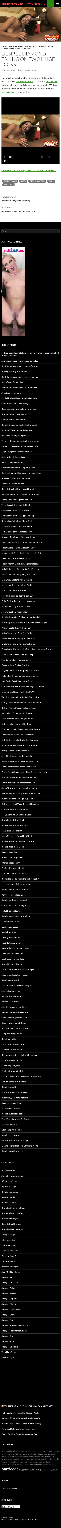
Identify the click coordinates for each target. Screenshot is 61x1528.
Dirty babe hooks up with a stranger (17, 969)
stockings (13, 1459)
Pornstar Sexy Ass (27, 46)
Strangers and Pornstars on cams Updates (28, 1406)
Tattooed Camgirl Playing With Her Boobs (20, 729)
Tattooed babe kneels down (13, 873)
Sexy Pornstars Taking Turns (14, 1007)
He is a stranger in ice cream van (16, 884)
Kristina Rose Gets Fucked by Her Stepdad (20, 617)
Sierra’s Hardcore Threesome (14, 1012)
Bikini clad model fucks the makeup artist (20, 878)
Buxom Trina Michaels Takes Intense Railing (21, 1423)
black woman (10, 181)
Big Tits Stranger (9, 1186)
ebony (38, 77)
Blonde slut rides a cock (12, 1113)
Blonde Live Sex (8, 1197)
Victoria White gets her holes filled (17, 430)
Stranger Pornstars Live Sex (14, 1330)
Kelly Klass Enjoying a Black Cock (16, 521)
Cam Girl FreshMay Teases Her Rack (18, 782)
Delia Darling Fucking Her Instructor (18, 601)
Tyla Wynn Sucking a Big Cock (15, 1119)
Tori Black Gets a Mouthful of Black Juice (20, 697)
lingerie (56, 1459)
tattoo (56, 1470)
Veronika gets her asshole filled (15, 505)
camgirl (30, 1454)
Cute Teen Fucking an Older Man (16, 724)
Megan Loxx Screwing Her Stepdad (17, 713)
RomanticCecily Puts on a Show (15, 606)
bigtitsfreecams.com (33, 1462)
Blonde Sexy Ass (8, 1202)
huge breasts (42, 1454)
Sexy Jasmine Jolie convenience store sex (20, 494)
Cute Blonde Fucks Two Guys (14, 809)
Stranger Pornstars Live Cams (15, 1325)
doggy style (24, 1469)
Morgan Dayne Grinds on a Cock (16, 814)
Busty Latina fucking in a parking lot (17, 489)
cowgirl (51, 1470)
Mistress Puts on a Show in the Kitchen (19, 777)
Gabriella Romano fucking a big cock (18, 210)
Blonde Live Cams (9, 1192)
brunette (5, 1459)
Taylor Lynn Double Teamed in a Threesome (21, 1076)
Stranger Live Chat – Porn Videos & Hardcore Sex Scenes (24, 3)
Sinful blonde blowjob (11, 911)
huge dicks (8, 185)
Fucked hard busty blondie (13, 1081)
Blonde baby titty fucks (12, 1151)
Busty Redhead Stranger (12, 1229)
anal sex (27, 1459)
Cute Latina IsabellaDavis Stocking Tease (19, 740)
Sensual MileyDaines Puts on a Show (18, 537)
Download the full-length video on (28, 170)
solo (27, 1465)
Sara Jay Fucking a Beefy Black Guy (17, 595)
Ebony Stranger (9, 46)
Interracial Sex (8, 1240)
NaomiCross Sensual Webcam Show (17, 547)
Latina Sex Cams (8, 1245)
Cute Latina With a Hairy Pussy (15, 905)
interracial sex (6, 1462)
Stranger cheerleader (11, 1309)
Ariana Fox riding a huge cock (15, 435)
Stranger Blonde (8, 1304)
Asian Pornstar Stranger (12, 1176)
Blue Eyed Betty (8, 1039)
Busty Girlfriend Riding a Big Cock (17, 798)
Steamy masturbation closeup (15, 975)
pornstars (34, 1465)
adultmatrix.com (22, 1451)
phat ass (23, 1465)
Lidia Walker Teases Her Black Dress (17, 734)
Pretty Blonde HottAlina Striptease (17, 750)
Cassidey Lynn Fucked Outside (15, 665)
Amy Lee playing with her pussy (15, 199)
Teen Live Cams (8, 1352)
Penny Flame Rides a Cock (13, 894)
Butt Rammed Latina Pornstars (15, 1028)
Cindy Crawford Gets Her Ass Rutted (18, 644)
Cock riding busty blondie (13, 868)
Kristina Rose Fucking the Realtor (16, 526)
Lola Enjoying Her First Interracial (17, 579)
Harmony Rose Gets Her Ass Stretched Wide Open (24, 622)
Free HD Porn (26, 1520)
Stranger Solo (7, 1341)
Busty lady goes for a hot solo (14, 1097)
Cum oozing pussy (9, 927)
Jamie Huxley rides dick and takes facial (19, 398)
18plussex (18, 1520)
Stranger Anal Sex (9, 1282)
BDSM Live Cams (9, 1181)
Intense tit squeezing (10, 862)
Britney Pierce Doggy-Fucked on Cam (18, 708)
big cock (51, 1454)
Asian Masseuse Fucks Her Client (16, 836)
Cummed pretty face (10, 1065)
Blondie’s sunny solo (10, 980)
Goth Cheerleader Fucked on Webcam (18, 766)
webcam (14, 1456)
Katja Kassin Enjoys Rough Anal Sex (17, 718)
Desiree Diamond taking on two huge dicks (21, 473)
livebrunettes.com (7, 1465)
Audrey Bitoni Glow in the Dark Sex (17, 841)
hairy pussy (23, 1454)
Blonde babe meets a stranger (14, 889)
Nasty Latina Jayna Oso (12, 943)
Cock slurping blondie (11, 1129)
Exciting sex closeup (10, 1108)
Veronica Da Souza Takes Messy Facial (18, 1429)
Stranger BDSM (8, 1293)
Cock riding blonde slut (12, 1071)
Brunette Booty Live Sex (12, 1213)
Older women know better (13, 419)
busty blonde (45, 1462)
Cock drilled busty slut (11, 1060)
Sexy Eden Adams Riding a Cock (15, 660)
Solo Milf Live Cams (10, 1272)
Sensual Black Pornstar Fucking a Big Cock (20, 793)
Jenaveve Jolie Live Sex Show (14, 611)
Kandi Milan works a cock (13, 483)
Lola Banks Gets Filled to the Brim (16, 681)
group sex (44, 1470)
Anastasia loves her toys (12, 393)
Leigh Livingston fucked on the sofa (17, 451)
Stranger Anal (7, 1277)
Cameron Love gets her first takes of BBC (20, 446)
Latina (40, 1451)
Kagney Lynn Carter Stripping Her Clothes (20, 670)
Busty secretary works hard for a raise (18, 409)
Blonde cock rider (9, 1087)
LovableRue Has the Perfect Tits (16, 558)
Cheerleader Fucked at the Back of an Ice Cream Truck (26, 649)
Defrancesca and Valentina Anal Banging (20, 804)
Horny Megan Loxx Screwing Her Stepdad (20, 563)
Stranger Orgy (8, 48)
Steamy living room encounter (15, 948)
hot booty (16, 1462)
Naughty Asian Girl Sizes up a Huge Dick (19, 761)
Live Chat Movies (9, 1488)
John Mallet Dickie (28, 70)
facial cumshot (48, 1465)
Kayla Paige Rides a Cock (12, 820)
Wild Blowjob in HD (10, 921)
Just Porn (35, 1520)
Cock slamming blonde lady (14, 1017)
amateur (52, 1451)
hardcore (10, 1468)
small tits (51, 1456)
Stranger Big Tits (45, 46)
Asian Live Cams (8, 1170)
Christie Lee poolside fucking (14, 403)
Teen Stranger (7, 1357)
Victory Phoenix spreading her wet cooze (20, 441)
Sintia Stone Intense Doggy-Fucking (17, 515)
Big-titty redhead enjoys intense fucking (19, 366)
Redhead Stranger (9, 1266)
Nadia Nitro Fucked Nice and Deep (17, 654)
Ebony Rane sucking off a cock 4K (16, 499)
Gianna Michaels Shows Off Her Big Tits (19, 1145)
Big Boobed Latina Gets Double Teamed (19, 1055)
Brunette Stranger (9, 1218)
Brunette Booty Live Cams (13, 1208)
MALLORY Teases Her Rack (13, 590)
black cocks (7, 92)
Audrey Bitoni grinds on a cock (15, 371)
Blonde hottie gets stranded (14, 900)
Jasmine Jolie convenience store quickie (19, 361)
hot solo (12, 1451)
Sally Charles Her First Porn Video (17, 633)
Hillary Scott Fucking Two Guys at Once (19, 676)
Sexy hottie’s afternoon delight (15, 1140)
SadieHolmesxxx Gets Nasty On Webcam (20, 569)
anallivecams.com (37, 1459)
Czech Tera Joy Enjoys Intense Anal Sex (19, 1434)
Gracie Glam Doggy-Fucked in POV (17, 692)
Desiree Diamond (24, 81)
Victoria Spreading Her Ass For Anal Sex (19, 745)
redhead (20, 1459)
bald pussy (32, 1451)
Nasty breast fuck (9, 932)
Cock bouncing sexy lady (12, 959)
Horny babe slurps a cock (13, 857)
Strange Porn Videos (7, 1520)
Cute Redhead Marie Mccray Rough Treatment (22, 686)
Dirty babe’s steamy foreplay (14, 1044)
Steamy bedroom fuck (11, 937)
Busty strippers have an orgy (14, 414)
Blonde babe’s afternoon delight (15, 916)
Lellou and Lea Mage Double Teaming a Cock (21, 542)
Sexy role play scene (10, 991)
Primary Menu (57, 3)
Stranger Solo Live (9, 1346)
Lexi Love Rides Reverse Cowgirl (16, 985)
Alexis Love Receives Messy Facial (16, 585)
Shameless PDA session (12, 953)
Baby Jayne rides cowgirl (12, 462)
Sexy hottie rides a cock (12, 996)
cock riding (35, 1469)
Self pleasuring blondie (11, 1033)
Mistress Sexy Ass (9, 1250)
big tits (46, 1451)
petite (23, 1462)
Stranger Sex (23, 48)
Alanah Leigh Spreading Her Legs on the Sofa (21, 553)
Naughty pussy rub (10, 1135)
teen (40, 1465)
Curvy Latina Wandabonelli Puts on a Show (21, 702)
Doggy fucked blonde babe (13, 1023)
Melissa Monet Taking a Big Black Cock (19, 574)
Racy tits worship (9, 1124)
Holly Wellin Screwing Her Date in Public (20, 1413)
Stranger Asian (8, 1288)
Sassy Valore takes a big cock (14, 457)
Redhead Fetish (8, 1261)
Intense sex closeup (10, 1001)
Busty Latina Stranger (11, 1224)
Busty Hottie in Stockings (12, 964)
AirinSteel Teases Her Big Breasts (16, 756)
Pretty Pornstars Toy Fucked (14, 1092)
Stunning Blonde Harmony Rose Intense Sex (21, 1418)
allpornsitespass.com (32, 1457)
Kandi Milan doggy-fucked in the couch (19, 425)
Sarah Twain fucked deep (12, 382)
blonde (43, 1456)
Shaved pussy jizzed (10, 852)
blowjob (21, 1456)
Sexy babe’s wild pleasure (12, 1049)
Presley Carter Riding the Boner (16, 628)
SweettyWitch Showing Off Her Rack (18, 638)
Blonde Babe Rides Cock (12, 846)
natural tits (15, 1454)
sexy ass (5, 1451)
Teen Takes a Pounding (11, 830)
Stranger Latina (8, 1314)
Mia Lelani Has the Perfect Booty (16, 531)
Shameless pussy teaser (12, 1103)
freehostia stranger (7, 1517)
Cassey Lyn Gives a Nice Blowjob (16, 510)
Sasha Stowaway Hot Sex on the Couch (19, 788)
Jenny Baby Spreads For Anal (14, 825)
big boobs (48, 1459)
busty (49, 81)
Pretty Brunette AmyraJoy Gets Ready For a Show (24, 772)
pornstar (5, 1456)
